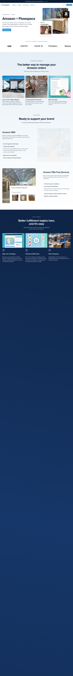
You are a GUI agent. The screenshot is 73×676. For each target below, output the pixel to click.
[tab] (16, 144)
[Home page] (5, 5)
